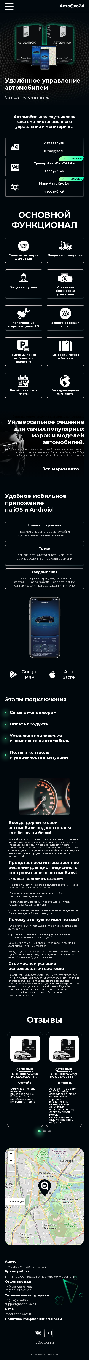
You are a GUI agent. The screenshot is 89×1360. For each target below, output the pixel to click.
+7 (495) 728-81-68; (18, 1286)
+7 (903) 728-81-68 (18, 1290)
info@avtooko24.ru (18, 1313)
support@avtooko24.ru (21, 1304)
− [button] (11, 1160)
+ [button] (11, 1153)
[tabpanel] (25, 1079)
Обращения (44, 1342)
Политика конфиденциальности (33, 1319)
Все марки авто (60, 469)
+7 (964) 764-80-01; (18, 1300)
